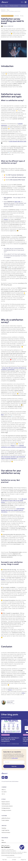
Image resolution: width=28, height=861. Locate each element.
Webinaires (23, 6)
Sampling (4, 828)
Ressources (3, 9)
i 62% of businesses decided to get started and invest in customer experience (13, 456)
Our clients (4, 791)
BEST (2, 414)
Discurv (6, 219)
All (1, 6)
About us (4, 789)
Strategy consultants (6, 810)
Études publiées (14, 6)
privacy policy (14, 758)
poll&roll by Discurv (6, 818)
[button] (22, 2)
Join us (3, 794)
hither (23, 693)
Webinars (4, 842)
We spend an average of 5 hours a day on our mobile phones (14, 500)
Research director (6, 801)
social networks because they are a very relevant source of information (12, 510)
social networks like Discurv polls (17, 141)
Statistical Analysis (6, 832)
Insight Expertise (5, 830)
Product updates (5, 820)
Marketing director (6, 803)
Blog (8, 9)
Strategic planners (6, 808)
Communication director (7, 806)
